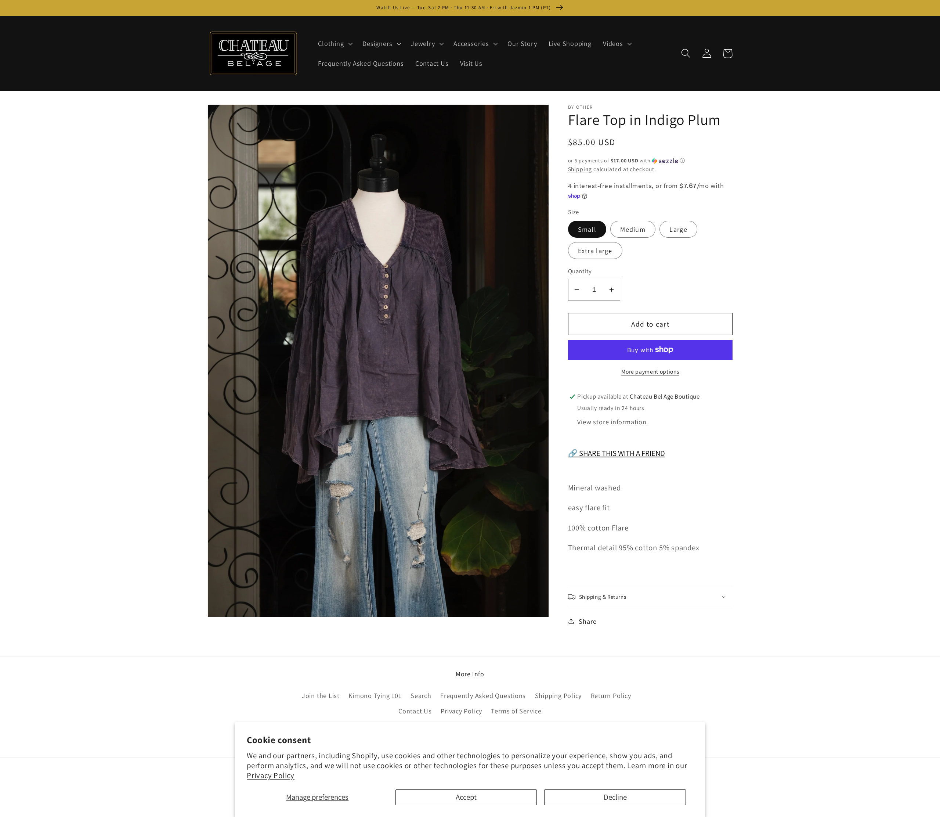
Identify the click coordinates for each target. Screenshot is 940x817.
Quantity (580, 271)
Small (587, 229)
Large (678, 229)
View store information (611, 421)
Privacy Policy (270, 775)
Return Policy (611, 695)
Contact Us (415, 710)
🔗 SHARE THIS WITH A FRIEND (616, 453)
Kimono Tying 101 (374, 695)
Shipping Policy (558, 695)
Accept (466, 797)
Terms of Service (516, 710)
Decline (615, 797)
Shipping (580, 169)
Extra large (595, 250)
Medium (633, 229)
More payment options (650, 371)
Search (421, 695)
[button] (334, 44)
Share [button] (587, 620)
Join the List (321, 695)
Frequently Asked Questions (483, 695)
